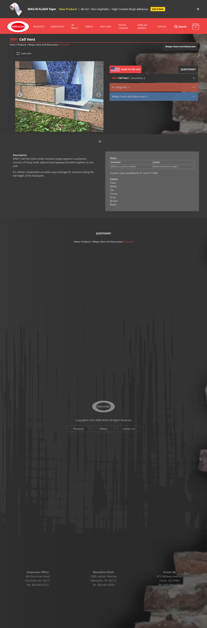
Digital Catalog (123, 26)
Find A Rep (105, 26)
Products (38, 26)
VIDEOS (89, 26)
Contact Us (128, 426)
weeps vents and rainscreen (43, 44)
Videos (103, 426)
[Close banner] (198, 9)
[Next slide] (98, 94)
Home (12, 44)
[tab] (58, 129)
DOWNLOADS (57, 26)
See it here (157, 9)
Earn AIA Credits (142, 26)
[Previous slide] (19, 94)
